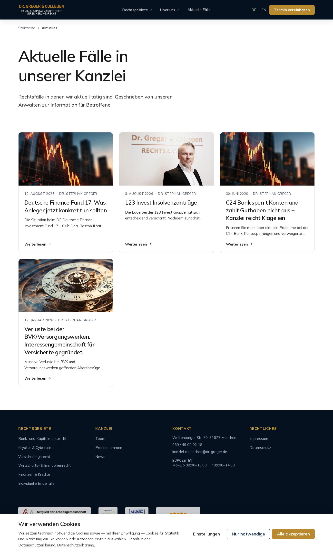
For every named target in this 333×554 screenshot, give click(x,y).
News (100, 456)
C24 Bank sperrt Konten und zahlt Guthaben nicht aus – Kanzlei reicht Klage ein (262, 210)
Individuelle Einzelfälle (36, 483)
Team (100, 438)
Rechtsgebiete (135, 10)
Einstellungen (206, 534)
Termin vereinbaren (292, 10)
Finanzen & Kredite (34, 474)
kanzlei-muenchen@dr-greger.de (199, 451)
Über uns (167, 10)
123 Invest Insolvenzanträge (161, 202)
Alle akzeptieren (293, 534)
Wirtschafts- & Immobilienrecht (44, 465)
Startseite (26, 28)
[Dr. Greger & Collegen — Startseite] (41, 10)
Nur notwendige (248, 534)
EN (263, 10)
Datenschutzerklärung (75, 545)
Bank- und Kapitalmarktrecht (42, 438)
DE (254, 10)
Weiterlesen (35, 244)
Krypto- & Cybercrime (36, 447)
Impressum (258, 438)
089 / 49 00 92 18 (187, 444)
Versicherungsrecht (34, 456)
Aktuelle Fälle (199, 9)
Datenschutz (260, 447)
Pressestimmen (108, 447)
